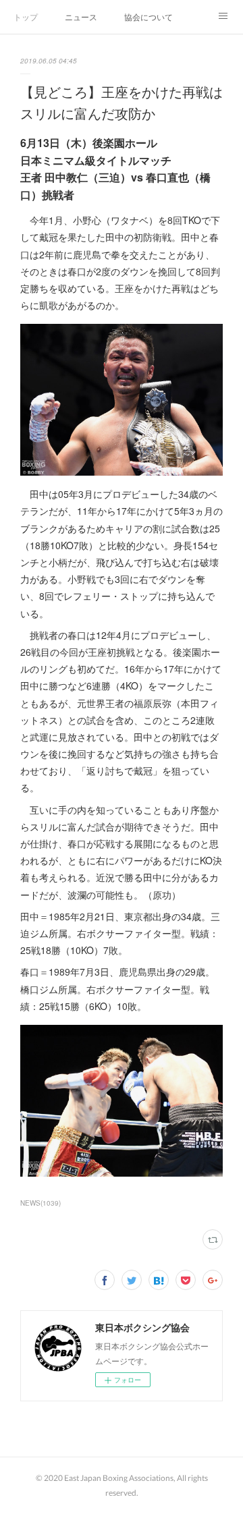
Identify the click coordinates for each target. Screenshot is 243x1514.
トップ (26, 16)
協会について (148, 16)
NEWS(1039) (40, 1203)
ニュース (81, 16)
